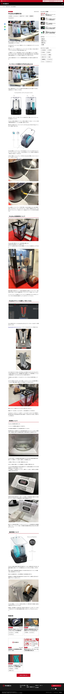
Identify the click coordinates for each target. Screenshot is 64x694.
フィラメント (44, 54)
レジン (43, 61)
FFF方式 (43, 52)
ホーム (4, 6)
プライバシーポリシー (49, 692)
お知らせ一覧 (7, 6)
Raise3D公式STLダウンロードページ (14, 327)
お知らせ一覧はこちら (23, 675)
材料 (21, 686)
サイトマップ (56, 692)
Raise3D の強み (23, 685)
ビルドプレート (49, 61)
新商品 (50, 54)
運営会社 (60, 692)
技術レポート (10, 11)
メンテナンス (50, 59)
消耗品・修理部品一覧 (30, 686)
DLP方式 (49, 52)
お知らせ (36, 685)
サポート (41, 685)
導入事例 (36, 687)
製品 (27, 685)
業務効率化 (43, 59)
